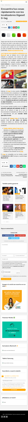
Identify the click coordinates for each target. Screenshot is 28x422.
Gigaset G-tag (14, 118)
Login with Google (21, 235)
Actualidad (17, 193)
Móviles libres (19, 21)
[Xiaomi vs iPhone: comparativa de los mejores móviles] (20, 191)
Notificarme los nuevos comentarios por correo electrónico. (15, 276)
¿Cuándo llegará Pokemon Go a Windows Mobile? (21, 176)
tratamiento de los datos (18, 266)
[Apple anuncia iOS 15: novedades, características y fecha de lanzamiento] (7, 208)
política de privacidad (6, 267)
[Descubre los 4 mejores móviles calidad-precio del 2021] (20, 208)
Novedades (25, 21)
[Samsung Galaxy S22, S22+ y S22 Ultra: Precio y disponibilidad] (7, 191)
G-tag (8, 91)
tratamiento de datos (6, 387)
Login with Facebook (9, 235)
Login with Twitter (15, 238)
